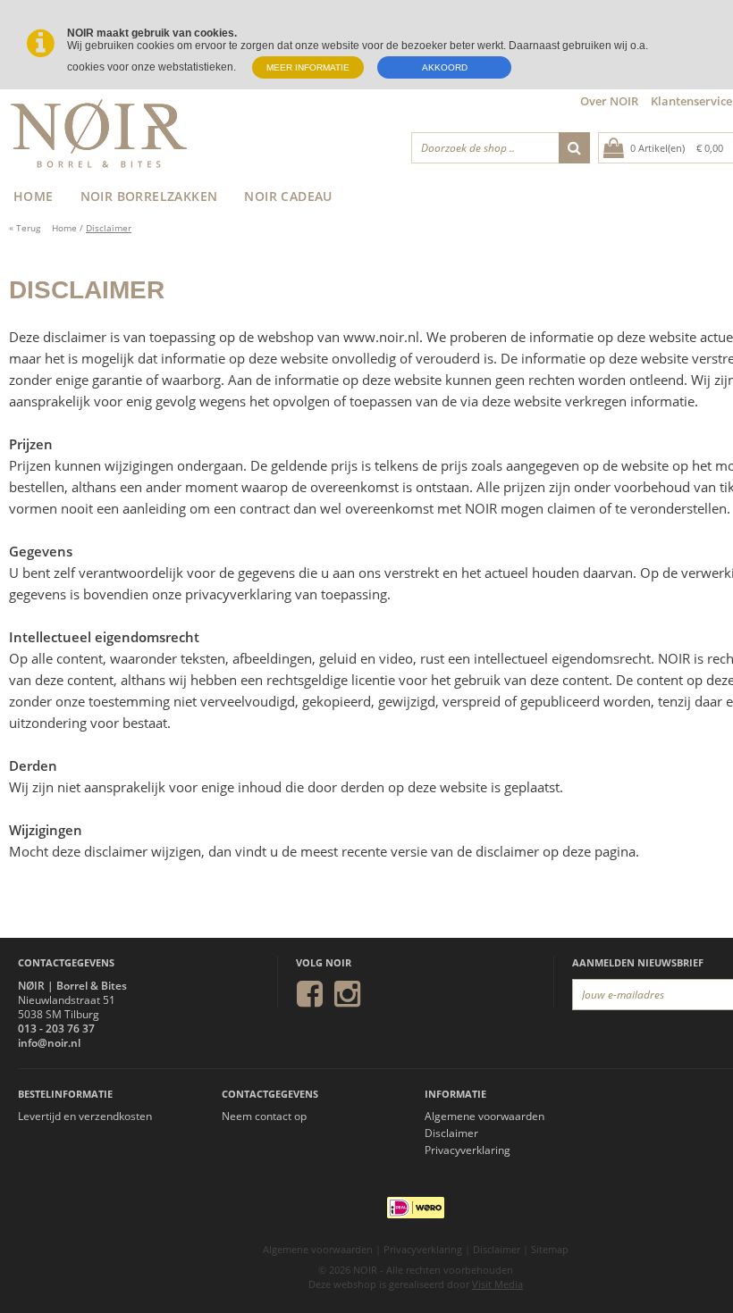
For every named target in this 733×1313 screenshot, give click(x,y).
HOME (33, 196)
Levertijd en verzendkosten (85, 1116)
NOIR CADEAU (288, 196)
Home (64, 228)
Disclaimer (108, 228)
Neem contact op (264, 1116)
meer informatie (308, 67)
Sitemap (550, 1249)
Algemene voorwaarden (484, 1116)
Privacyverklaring (467, 1150)
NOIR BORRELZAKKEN (149, 196)
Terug (24, 228)
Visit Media (497, 1284)
